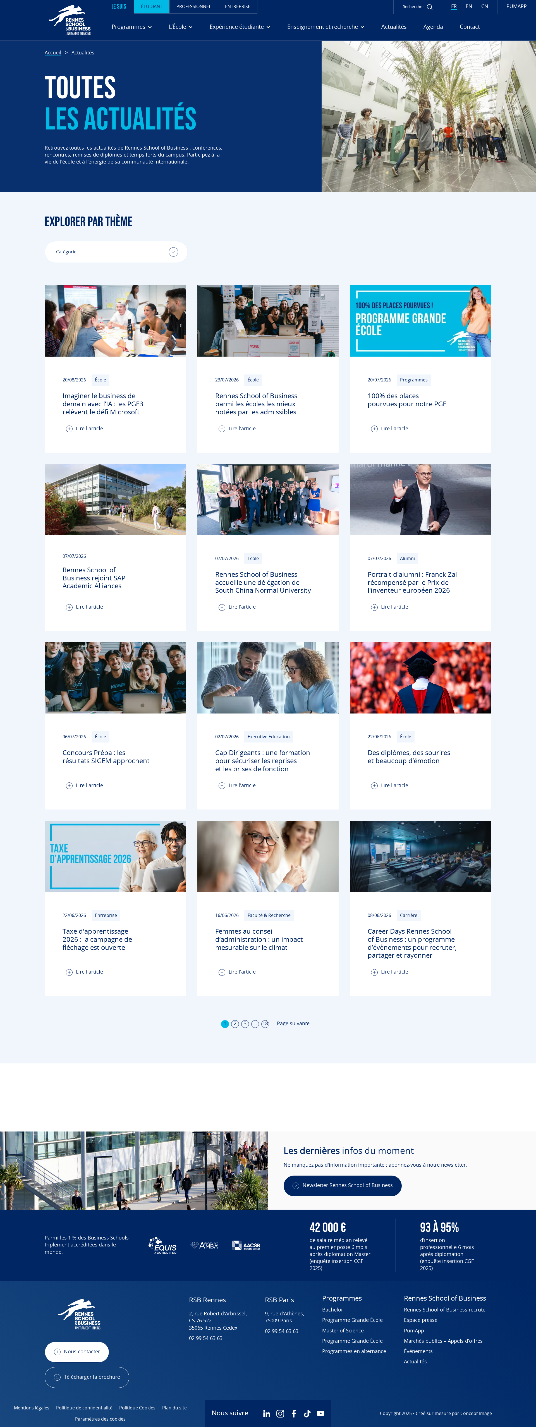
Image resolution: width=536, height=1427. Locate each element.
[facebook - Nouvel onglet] (294, 1414)
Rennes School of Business (445, 1298)
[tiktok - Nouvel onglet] (307, 1414)
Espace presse (420, 1320)
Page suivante (293, 1023)
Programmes (342, 1298)
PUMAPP (516, 6)
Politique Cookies (137, 1408)
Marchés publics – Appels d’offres (443, 1341)
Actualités (394, 27)
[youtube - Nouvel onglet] (320, 1413)
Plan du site (174, 1408)
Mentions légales (31, 1408)
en (469, 6)
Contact (470, 27)
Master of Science (343, 1331)
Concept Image (476, 1413)
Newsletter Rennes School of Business (348, 1185)
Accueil (53, 53)
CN (484, 6)
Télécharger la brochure (92, 1377)
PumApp (414, 1331)
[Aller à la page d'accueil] (47, 20)
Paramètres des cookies (100, 1419)
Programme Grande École (352, 1320)
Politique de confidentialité (84, 1408)
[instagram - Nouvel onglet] (280, 1414)
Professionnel (193, 6)
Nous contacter (82, 1351)
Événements (418, 1351)
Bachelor (332, 1310)
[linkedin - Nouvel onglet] (267, 1414)
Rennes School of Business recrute (444, 1310)
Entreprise (237, 6)
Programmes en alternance (354, 1351)
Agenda (433, 27)
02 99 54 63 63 (205, 1338)
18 (265, 1023)
